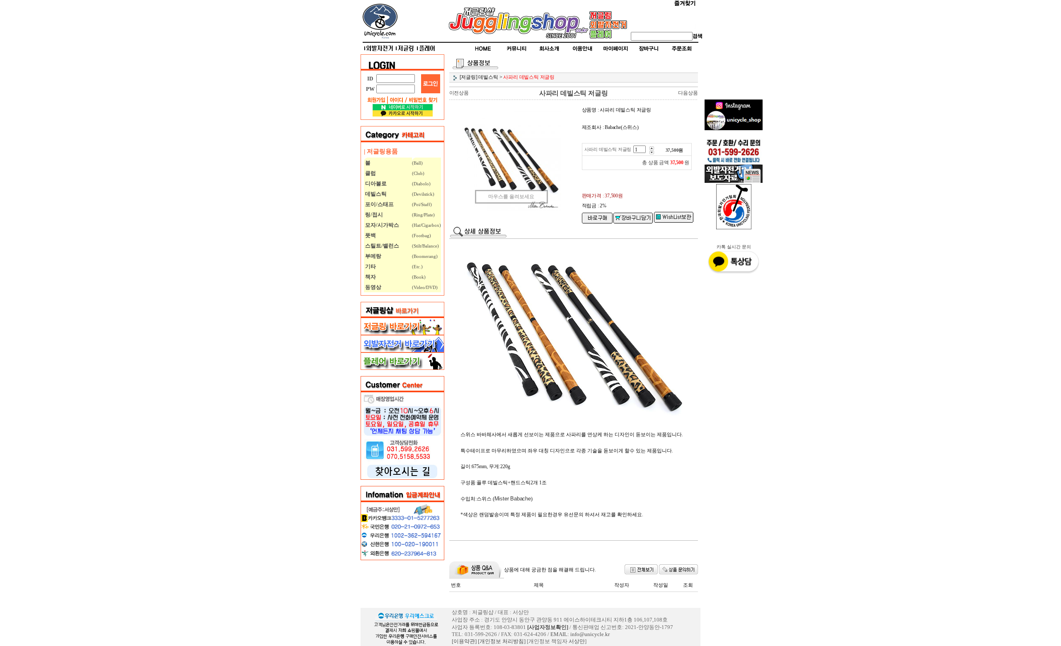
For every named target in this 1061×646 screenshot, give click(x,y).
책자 (370, 277)
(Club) (418, 173)
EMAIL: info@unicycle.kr (580, 634)
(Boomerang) (425, 256)
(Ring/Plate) (423, 214)
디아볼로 (375, 183)
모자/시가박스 (381, 225)
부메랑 (372, 256)
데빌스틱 (375, 194)
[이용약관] (464, 641)
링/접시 (373, 214)
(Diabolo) (421, 183)
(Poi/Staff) (422, 204)
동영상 (372, 287)
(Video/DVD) (425, 287)
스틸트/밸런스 (381, 246)
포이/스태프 (379, 204)
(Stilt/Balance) (425, 245)
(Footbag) (421, 235)
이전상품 (459, 93)
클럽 (370, 173)
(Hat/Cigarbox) (426, 225)
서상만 (577, 641)
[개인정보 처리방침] (502, 641)
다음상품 (688, 93)
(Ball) (417, 162)
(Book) (419, 276)
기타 (370, 266)
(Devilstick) (423, 194)
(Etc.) (417, 266)
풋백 (370, 235)
